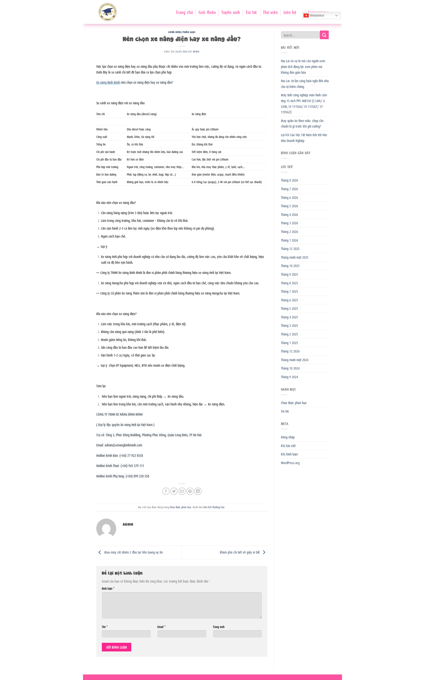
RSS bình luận (289, 453)
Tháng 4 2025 (289, 316)
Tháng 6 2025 (289, 299)
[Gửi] (324, 35)
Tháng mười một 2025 (294, 257)
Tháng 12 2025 (290, 248)
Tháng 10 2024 (290, 368)
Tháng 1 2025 (289, 342)
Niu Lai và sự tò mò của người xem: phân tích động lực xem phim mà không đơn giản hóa (303, 66)
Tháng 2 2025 (289, 333)
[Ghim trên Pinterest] (190, 491)
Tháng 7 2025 (289, 291)
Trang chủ (184, 12)
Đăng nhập (288, 436)
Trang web (218, 626)
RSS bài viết (288, 445)
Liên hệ (290, 12)
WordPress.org (290, 462)
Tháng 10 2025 (290, 265)
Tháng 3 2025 (289, 325)
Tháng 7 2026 (289, 188)
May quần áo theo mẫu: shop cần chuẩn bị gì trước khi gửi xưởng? (302, 123)
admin (196, 51)
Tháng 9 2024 (289, 376)
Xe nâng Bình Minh (108, 82)
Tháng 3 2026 (289, 222)
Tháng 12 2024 (290, 351)
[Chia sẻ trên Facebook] (166, 491)
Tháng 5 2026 (289, 205)
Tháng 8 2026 (289, 180)
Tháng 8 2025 (289, 282)
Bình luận (108, 588)
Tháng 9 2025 (289, 274)
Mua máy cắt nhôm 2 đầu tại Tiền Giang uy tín (133, 552)
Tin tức (251, 12)
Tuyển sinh (230, 12)
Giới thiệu (207, 12)
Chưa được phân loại (181, 31)
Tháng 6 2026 (289, 197)
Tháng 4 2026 (289, 214)
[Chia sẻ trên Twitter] (174, 491)
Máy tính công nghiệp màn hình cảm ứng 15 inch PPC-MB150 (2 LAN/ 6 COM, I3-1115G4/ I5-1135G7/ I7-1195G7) (304, 103)
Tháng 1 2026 (289, 240)
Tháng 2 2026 (289, 231)
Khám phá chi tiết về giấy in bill (240, 552)
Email (161, 626)
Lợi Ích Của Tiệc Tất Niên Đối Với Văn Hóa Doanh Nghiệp (304, 137)
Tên (105, 626)
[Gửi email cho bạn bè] (182, 491)
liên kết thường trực (214, 507)
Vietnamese (316, 15)
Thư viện (270, 12)
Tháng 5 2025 (289, 308)
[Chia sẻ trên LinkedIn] (198, 491)
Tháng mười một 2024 (294, 359)
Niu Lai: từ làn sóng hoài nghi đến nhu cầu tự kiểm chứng (305, 83)
